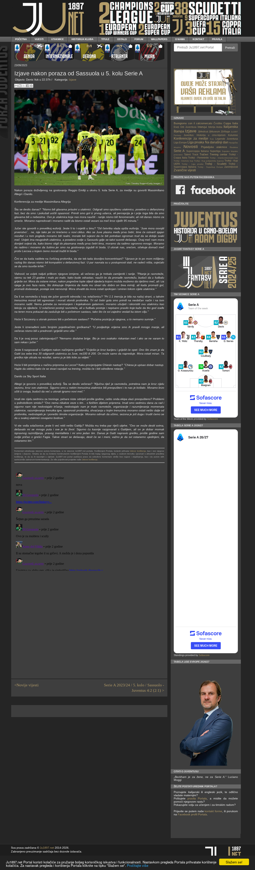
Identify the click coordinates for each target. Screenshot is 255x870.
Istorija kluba (215, 127)
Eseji (176, 127)
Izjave (72, 79)
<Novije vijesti (26, 685)
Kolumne (233, 135)
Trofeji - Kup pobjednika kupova (209, 161)
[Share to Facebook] (27, 86)
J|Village (225, 131)
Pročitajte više (137, 865)
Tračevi (204, 154)
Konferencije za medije (191, 138)
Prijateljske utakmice (214, 147)
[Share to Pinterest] (31, 86)
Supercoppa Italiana (197, 151)
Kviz (212, 139)
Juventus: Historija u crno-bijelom (205, 135)
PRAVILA (217, 39)
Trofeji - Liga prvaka (192, 164)
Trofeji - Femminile (198, 157)
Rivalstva (234, 147)
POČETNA (21, 39)
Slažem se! (234, 861)
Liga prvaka (195, 142)
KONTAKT (198, 39)
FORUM (138, 39)
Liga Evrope (180, 142)
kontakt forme (213, 811)
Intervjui (202, 126)
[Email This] (16, 86)
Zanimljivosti (231, 167)
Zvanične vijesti (185, 170)
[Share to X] (24, 86)
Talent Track (191, 154)
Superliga (215, 151)
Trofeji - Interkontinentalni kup (224, 158)
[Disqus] (89, 521)
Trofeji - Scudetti (216, 163)
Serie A (179, 151)
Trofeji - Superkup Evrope (210, 167)
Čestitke (218, 123)
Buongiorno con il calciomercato (193, 123)
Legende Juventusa (226, 138)
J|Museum (214, 131)
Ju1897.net (47, 847)
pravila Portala (197, 798)
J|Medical (203, 131)
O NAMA (180, 39)
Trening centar (218, 154)
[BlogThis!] (20, 86)
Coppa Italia (231, 123)
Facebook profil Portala (192, 814)
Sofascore (212, 419)
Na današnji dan (216, 142)
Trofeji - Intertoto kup (183, 161)
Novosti (190, 146)
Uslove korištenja (138, 451)
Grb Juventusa (188, 127)
